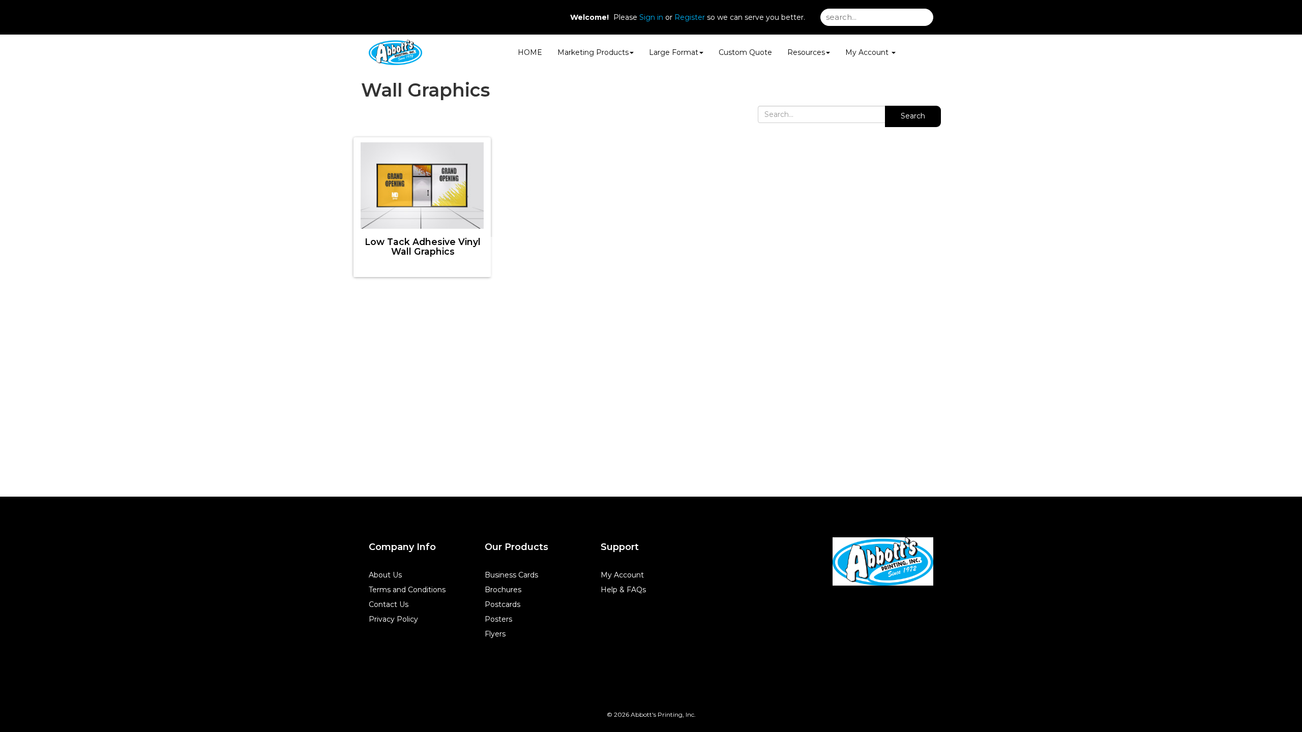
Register (689, 17)
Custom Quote (745, 52)
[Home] (883, 561)
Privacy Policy (393, 619)
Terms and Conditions (407, 589)
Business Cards (511, 575)
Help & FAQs (623, 589)
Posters (498, 619)
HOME (530, 52)
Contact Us (388, 604)
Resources (806, 52)
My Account (622, 575)
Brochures (503, 589)
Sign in (651, 17)
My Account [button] (868, 52)
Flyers (495, 633)
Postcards (502, 604)
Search (913, 115)
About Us (385, 575)
